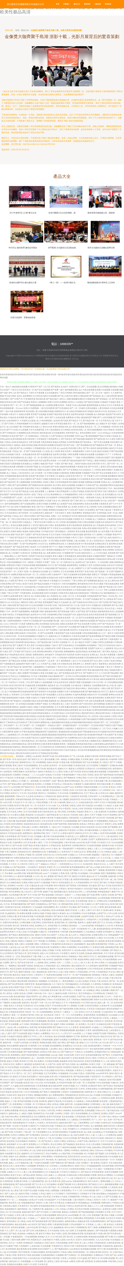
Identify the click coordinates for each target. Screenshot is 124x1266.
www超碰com (115, 1015)
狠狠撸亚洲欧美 (78, 399)
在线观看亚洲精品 (110, 507)
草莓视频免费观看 (67, 1030)
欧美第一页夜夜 (65, 405)
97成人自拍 (21, 932)
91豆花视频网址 (74, 858)
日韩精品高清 (101, 559)
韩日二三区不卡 (53, 833)
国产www (94, 661)
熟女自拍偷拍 (46, 556)
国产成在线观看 (46, 621)
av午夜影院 (95, 879)
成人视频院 (64, 799)
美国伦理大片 (75, 387)
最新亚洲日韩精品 (86, 516)
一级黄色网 (89, 497)
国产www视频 (70, 627)
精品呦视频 (47, 682)
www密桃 (98, 806)
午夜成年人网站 (15, 673)
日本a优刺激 (94, 873)
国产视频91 (74, 870)
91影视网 (4, 414)
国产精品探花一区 (63, 568)
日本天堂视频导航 (36, 430)
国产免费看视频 (90, 581)
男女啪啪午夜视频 (77, 482)
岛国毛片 (51, 858)
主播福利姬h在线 (113, 519)
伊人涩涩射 (61, 522)
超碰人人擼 (117, 852)
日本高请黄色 (10, 836)
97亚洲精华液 (29, 399)
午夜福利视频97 (68, 775)
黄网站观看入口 (93, 852)
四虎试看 (72, 448)
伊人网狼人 (94, 833)
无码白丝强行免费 (12, 639)
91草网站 (20, 990)
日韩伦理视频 (42, 802)
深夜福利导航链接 (23, 799)
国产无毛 (14, 972)
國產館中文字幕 (73, 1036)
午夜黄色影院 (74, 1003)
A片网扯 (80, 830)
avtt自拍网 (15, 787)
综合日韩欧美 (109, 430)
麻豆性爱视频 (6, 765)
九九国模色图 (85, 818)
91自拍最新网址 (58, 433)
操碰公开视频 (48, 950)
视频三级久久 (24, 938)
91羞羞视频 (68, 488)
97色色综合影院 (15, 833)
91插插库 (104, 402)
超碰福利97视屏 (23, 664)
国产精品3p (100, 621)
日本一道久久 (117, 790)
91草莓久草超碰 (111, 436)
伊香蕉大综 (27, 849)
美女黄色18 (65, 587)
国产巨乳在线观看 (101, 442)
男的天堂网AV (30, 516)
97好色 (106, 1018)
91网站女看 (12, 916)
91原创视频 (89, 658)
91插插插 (23, 608)
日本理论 (55, 642)
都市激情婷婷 (111, 497)
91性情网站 (34, 901)
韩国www (113, 821)
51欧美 (17, 454)
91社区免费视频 (88, 913)
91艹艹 (108, 454)
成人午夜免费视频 (44, 421)
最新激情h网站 (51, 611)
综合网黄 (30, 578)
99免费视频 (41, 762)
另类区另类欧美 (11, 550)
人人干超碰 (87, 1033)
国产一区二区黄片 (16, 571)
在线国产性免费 (99, 1033)
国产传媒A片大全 (60, 1027)
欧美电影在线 (52, 578)
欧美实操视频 (9, 870)
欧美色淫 (66, 414)
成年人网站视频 (7, 633)
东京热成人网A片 (103, 987)
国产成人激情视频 (100, 485)
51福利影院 (50, 667)
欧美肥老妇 (45, 624)
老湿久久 (92, 901)
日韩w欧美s (67, 784)
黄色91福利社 (94, 688)
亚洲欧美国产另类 (112, 698)
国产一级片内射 (7, 411)
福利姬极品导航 (112, 947)
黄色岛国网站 (86, 433)
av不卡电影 (24, 1024)
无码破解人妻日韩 (41, 836)
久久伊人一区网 (111, 996)
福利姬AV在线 (108, 845)
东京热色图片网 (16, 895)
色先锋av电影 (80, 950)
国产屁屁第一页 (101, 571)
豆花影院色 (88, 864)
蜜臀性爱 (84, 836)
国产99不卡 (39, 568)
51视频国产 (104, 765)
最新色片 (82, 922)
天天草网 (84, 759)
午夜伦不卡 (13, 414)
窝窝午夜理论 (8, 615)
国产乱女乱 (119, 621)
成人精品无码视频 (74, 411)
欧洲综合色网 (38, 913)
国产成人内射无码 (65, 396)
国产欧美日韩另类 (25, 963)
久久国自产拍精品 (77, 491)
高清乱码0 (89, 491)
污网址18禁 (105, 688)
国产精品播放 (19, 929)
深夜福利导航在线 (34, 873)
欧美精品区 (117, 984)
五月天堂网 (59, 707)
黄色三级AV (18, 765)
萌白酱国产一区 (32, 417)
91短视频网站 (81, 645)
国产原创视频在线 (84, 445)
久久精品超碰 (111, 963)
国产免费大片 (36, 682)
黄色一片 (15, 1015)
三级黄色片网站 (19, 578)
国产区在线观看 (11, 1024)
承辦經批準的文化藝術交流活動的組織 (52, 356)
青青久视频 (57, 556)
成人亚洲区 (73, 507)
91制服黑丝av (42, 904)
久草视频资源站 (39, 448)
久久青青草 (73, 1027)
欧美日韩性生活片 (91, 602)
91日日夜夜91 (35, 424)
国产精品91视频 (108, 636)
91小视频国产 (117, 855)
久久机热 (46, 451)
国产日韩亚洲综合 (66, 645)
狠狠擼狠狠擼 (12, 698)
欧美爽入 (83, 1024)
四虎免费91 (115, 442)
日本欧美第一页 (33, 633)
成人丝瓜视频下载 (14, 427)
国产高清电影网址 (30, 544)
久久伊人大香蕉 (97, 907)
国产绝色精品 (48, 538)
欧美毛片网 (19, 806)
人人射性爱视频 (90, 892)
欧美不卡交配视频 (42, 883)
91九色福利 (64, 602)
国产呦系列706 (11, 938)
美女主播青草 (26, 479)
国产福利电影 (6, 516)
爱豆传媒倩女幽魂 (115, 467)
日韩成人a (6, 695)
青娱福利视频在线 (43, 984)
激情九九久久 (72, 802)
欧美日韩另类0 (93, 464)
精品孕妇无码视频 (62, 538)
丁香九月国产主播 (26, 670)
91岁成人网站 (114, 972)
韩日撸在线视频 (91, 830)
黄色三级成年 (31, 547)
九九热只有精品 (82, 981)
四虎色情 (88, 809)
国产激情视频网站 (87, 424)
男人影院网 (37, 855)
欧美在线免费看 (91, 504)
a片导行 (3, 784)
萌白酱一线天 (59, 621)
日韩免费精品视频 (115, 682)
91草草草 (58, 821)
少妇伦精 (80, 756)
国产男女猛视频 (92, 627)
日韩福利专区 (24, 658)
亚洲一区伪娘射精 (79, 929)
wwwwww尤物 (6, 996)
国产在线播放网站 (28, 504)
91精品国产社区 (69, 615)
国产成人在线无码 (116, 658)
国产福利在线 (99, 439)
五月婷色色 (53, 981)
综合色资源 (32, 793)
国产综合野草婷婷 (16, 984)
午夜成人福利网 (42, 790)
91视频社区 (107, 984)
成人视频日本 (102, 424)
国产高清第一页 (78, 599)
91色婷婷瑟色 (40, 497)
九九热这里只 (40, 815)
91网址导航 (81, 778)
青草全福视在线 (88, 488)
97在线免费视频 (110, 959)
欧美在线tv (54, 624)
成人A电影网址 (44, 910)
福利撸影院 (112, 476)
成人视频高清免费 (12, 590)
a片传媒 (105, 978)
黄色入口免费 (16, 1018)
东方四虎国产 (45, 781)
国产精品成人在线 (26, 491)
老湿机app (38, 966)
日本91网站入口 (10, 876)
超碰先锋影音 (90, 784)
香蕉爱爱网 (110, 870)
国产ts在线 (17, 845)
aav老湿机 (36, 756)
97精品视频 (111, 802)
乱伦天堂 (86, 667)
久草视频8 (107, 535)
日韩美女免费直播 (105, 642)
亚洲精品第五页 (101, 544)
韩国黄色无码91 (34, 821)
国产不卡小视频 (56, 547)
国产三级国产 (26, 535)
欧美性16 (82, 507)
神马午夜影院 (59, 886)
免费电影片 (50, 507)
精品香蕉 (48, 485)
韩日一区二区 (73, 424)
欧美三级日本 (24, 596)
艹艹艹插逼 (9, 538)
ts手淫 (110, 926)
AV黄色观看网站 (88, 458)
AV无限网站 (51, 941)
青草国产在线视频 (38, 414)
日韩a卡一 (54, 864)
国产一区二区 (92, 393)
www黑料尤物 (20, 873)
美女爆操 (9, 873)
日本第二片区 (24, 682)
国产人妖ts (27, 809)
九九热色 (29, 796)
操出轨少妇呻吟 (15, 809)
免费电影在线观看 (93, 482)
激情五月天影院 (79, 876)
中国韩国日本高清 (8, 436)
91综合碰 (110, 621)
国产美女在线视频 (103, 473)
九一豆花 (16, 956)
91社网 (91, 547)
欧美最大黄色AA (41, 845)
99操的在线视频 (90, 787)
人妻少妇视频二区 (81, 541)
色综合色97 (22, 759)
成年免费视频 (99, 704)
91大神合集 (5, 488)
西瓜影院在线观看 (46, 445)
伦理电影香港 (36, 553)
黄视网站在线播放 (56, 510)
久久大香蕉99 (104, 790)
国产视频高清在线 (36, 485)
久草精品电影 (50, 966)
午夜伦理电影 (10, 1040)
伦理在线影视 (26, 590)
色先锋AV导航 (117, 839)
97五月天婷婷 (55, 535)
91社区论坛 (43, 544)
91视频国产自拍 (88, 473)
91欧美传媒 (116, 987)
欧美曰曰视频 (87, 772)
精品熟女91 (52, 769)
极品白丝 (90, 876)
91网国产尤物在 (41, 704)
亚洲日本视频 (42, 504)
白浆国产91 (101, 913)
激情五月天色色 (116, 448)
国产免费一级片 (57, 390)
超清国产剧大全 (7, 470)
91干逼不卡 (97, 910)
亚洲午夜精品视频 (78, 587)
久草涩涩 (35, 525)
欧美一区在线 (62, 479)
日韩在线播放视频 (90, 633)
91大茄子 (92, 1024)
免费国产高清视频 (30, 673)
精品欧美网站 (83, 959)
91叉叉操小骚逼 (33, 648)
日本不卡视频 (95, 815)
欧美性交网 (16, 849)
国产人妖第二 (18, 497)
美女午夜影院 (64, 809)
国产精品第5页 (95, 1018)
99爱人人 (41, 956)
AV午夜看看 (22, 910)
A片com (51, 670)
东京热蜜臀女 (77, 1015)
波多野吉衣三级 (82, 562)
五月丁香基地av (73, 1000)
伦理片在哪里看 (65, 578)
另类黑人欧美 (93, 775)
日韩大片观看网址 (42, 488)
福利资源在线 (45, 433)
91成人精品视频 (79, 405)
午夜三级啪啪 (10, 852)
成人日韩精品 (12, 658)
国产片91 (6, 507)
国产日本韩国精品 (20, 901)
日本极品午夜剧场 (14, 1036)
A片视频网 (66, 553)
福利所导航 (27, 667)
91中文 (51, 565)
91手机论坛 (13, 676)
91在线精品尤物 (34, 959)
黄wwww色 (47, 427)
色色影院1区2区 (24, 852)
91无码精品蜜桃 (56, 842)
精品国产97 (18, 790)
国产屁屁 (64, 421)
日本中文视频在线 (93, 605)
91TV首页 (94, 883)
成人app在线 (62, 448)
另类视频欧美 (12, 599)
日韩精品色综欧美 (16, 1012)
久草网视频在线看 (14, 510)
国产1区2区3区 (98, 818)
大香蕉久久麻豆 (107, 975)
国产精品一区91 (49, 658)
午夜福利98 (56, 944)
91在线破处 (83, 873)
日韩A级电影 (82, 886)
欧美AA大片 (69, 969)
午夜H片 (54, 883)
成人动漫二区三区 (66, 596)
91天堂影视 (84, 661)
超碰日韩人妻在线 (20, 950)
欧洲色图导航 (101, 944)
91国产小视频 (91, 642)
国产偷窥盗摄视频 (34, 405)
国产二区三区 (44, 387)
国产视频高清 (98, 445)
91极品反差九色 (36, 886)
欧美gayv (107, 433)
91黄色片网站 (27, 883)
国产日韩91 (9, 424)
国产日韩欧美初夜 (85, 821)
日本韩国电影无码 (104, 769)
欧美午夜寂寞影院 (74, 525)
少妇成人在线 (77, 809)
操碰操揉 (52, 701)
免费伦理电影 (35, 531)
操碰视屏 (89, 439)
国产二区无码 (66, 676)
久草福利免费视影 (46, 707)
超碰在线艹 (49, 513)
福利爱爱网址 (72, 565)
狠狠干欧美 (15, 535)
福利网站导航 (39, 833)
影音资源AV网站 (10, 1009)
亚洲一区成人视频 (115, 513)
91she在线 (70, 901)
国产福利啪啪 (106, 479)
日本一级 (10, 611)
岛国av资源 (87, 528)
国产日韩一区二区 (115, 464)
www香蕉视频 (104, 898)
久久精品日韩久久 (107, 830)
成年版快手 (49, 655)
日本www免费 (85, 855)
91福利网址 (18, 842)
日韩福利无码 (60, 655)
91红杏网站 (5, 793)
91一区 (71, 642)
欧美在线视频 (100, 516)
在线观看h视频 (117, 390)
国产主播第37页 (19, 645)
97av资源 (57, 775)
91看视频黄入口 (54, 852)
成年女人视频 (65, 399)
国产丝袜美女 (67, 439)
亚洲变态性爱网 (7, 959)
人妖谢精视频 (88, 941)
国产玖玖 (79, 673)
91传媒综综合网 (103, 1024)
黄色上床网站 (50, 963)
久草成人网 (63, 935)
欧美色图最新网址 (77, 867)
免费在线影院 (20, 633)
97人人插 (93, 812)
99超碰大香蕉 (83, 812)
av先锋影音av (23, 1027)
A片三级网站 (97, 535)
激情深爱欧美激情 (84, 556)
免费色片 (7, 1015)
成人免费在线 (24, 528)
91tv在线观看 (117, 842)
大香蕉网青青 (53, 932)
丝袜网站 (78, 787)
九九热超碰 (37, 907)
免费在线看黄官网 (37, 889)
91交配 (81, 1006)
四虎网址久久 (41, 926)
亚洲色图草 (10, 799)
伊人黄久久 (30, 802)
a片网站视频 (24, 922)
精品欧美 (51, 685)
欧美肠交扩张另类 (70, 516)
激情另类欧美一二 (58, 608)
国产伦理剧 (104, 602)
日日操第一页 (40, 473)
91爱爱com (51, 522)
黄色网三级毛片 (91, 664)
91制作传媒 (76, 528)
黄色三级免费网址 (74, 513)
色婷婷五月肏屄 (45, 867)
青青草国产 (79, 571)
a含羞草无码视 (87, 916)
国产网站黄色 (48, 830)
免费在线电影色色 (21, 858)
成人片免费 (9, 581)
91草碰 (89, 485)
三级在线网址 (75, 1021)
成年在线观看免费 (96, 701)
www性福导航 (88, 926)
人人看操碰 (49, 491)
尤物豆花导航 (85, 935)
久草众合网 (112, 913)
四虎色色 (108, 1021)
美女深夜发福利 (62, 756)
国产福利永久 (22, 393)
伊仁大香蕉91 (60, 889)
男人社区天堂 (87, 781)
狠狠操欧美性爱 (35, 538)
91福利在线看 (64, 978)
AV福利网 (113, 759)
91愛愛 (99, 932)
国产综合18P (20, 959)
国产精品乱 (15, 827)
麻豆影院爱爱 (91, 531)
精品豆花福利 (15, 969)
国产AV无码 (93, 467)
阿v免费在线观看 (24, 913)
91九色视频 (23, 430)
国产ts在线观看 (46, 633)
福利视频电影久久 (111, 593)
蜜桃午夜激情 (23, 531)
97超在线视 (58, 652)
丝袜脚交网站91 (79, 845)
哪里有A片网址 (27, 602)
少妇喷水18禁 (45, 574)
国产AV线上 (67, 990)
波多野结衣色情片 (8, 932)
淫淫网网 (52, 504)
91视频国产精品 (116, 966)
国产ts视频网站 (9, 559)
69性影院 (35, 433)
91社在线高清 (85, 470)
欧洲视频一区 (72, 1024)
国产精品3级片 (52, 399)
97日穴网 (14, 528)
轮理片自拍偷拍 (51, 593)
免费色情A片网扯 (13, 565)
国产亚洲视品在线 (66, 673)
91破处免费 (16, 1003)
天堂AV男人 (100, 916)
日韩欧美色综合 (97, 608)
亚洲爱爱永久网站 (58, 947)
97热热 (93, 981)
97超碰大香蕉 (114, 402)
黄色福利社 (41, 1018)
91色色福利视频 (57, 836)
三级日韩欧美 (43, 581)
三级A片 (54, 645)
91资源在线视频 (28, 565)
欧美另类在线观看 (108, 833)
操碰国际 (96, 855)
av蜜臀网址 (45, 1033)
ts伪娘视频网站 (114, 901)
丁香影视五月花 (96, 593)
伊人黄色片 (104, 762)
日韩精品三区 (111, 993)
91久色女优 (64, 815)
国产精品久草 (20, 953)
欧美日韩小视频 (101, 658)
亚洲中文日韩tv (24, 1009)
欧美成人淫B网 (25, 993)
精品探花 (114, 836)
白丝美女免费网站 (60, 402)
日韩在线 (44, 436)
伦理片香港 (87, 670)
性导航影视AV (101, 488)
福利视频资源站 (71, 390)
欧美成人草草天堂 (42, 987)
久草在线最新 (80, 596)
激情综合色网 (61, 993)
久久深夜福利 (91, 966)
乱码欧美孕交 (38, 513)
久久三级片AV (58, 984)
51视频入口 (73, 855)
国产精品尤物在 (43, 516)
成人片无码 (57, 639)
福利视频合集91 (61, 892)
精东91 (65, 956)
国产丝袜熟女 (83, 907)
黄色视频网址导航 (74, 522)
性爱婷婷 (71, 531)
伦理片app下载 (81, 436)
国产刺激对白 (16, 701)
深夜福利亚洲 (8, 648)
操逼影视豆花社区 (31, 824)
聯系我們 (87, 4)
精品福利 (22, 627)
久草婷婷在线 (14, 1000)
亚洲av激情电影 (112, 541)
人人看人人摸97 (85, 910)
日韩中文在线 (91, 451)
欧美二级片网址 (103, 652)
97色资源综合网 (59, 1006)
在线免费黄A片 (12, 421)
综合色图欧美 (47, 879)
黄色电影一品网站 (23, 756)
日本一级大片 (6, 387)
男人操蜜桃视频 (23, 482)
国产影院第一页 (25, 513)
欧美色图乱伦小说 (26, 550)
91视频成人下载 (39, 559)
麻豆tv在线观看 (68, 485)
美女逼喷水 (58, 778)
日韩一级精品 (61, 759)
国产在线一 (71, 445)
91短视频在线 (36, 695)
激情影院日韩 (26, 639)
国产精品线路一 (20, 867)
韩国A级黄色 (73, 824)
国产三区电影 (15, 652)
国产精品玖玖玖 (28, 787)
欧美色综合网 (10, 402)
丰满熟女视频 (74, 759)
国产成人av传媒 (93, 867)
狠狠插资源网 (87, 1000)
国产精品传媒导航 (8, 990)
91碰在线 (12, 417)
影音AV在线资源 (87, 827)
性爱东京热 (25, 519)
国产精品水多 (16, 667)
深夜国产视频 (74, 682)
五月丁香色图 (39, 941)
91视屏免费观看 (12, 889)
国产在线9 (55, 467)
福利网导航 (103, 966)
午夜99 (25, 621)
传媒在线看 (20, 870)
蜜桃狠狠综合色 (39, 852)
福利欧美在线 (46, 639)
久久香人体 (89, 963)
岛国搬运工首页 (85, 565)
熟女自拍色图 (59, 1036)
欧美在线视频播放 (28, 636)
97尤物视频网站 (101, 821)
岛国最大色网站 (27, 661)
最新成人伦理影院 (76, 769)
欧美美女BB (11, 910)
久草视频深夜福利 (22, 615)
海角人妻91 (84, 815)
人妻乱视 (12, 448)
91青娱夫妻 (64, 762)
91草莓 (41, 673)
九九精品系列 (107, 1012)
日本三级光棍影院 (52, 430)
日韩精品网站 (75, 941)
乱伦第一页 (46, 541)
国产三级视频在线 (40, 688)
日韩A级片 (59, 895)
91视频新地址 (25, 676)
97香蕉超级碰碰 (114, 574)
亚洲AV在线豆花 (82, 655)
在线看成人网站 (93, 990)
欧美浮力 (15, 793)
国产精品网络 (113, 673)
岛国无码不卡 (67, 950)
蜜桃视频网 (10, 796)
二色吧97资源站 (80, 464)
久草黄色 (20, 855)
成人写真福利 (99, 525)
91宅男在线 (42, 929)
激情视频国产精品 (96, 436)
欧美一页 (14, 704)
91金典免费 (13, 596)
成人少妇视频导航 (115, 482)
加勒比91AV (92, 695)
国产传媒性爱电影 (27, 1030)
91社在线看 (104, 627)
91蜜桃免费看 (50, 938)
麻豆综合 (16, 975)
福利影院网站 (103, 448)
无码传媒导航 (30, 587)
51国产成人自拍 (84, 996)
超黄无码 (103, 639)
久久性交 (12, 864)
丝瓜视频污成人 (51, 673)
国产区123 (118, 956)
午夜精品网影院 (29, 510)
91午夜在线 (94, 679)
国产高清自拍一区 (110, 624)
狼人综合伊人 (27, 892)
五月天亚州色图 (30, 812)
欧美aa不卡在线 (113, 916)
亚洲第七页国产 (88, 839)
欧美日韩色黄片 (29, 439)
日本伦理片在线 (50, 605)
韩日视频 (55, 541)
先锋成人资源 (75, 806)
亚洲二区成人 (25, 769)
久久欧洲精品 (89, 932)
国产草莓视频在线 (83, 975)
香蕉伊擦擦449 (6, 858)
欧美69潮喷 (69, 436)
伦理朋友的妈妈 (99, 565)
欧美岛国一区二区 (31, 574)
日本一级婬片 (104, 393)
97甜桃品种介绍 (11, 608)
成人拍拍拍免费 (17, 488)
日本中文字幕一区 (99, 682)
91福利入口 (90, 904)
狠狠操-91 (111, 556)
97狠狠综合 (53, 799)
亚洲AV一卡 (94, 562)
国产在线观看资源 (44, 454)
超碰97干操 (48, 892)
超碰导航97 (53, 929)
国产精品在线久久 (39, 799)
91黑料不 (4, 661)
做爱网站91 (28, 833)
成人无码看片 (14, 553)
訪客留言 (108, 4)
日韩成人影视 (10, 442)
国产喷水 (91, 987)
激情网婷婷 (65, 661)
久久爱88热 (96, 984)
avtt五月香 (7, 802)
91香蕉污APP (96, 624)
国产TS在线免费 (20, 1033)
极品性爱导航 (22, 476)
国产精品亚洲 (18, 547)
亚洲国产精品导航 (54, 414)
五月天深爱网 (92, 765)
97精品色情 (97, 799)
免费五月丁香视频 (99, 574)
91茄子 (48, 1006)
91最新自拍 (100, 522)
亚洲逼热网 (53, 809)
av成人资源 (63, 972)
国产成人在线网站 (24, 448)
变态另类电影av (85, 993)
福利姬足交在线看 (40, 571)
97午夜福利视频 (21, 461)
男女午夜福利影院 (12, 655)
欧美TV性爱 (91, 842)
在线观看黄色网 (99, 685)
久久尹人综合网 (73, 898)
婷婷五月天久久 (90, 956)
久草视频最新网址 (70, 494)
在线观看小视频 (107, 990)
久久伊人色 (38, 876)
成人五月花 (5, 904)
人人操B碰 (38, 963)
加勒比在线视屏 (67, 624)
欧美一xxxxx (97, 433)
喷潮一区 (28, 571)
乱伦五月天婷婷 (72, 621)
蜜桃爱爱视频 (92, 405)
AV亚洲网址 (90, 510)
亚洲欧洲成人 (34, 436)
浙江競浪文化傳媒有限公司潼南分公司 (25, 4)
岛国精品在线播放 (112, 701)
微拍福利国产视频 (89, 417)
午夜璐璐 (50, 889)
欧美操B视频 (51, 898)
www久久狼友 (52, 849)
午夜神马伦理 (28, 679)
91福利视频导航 (113, 461)
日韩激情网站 (113, 772)
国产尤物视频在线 (8, 664)
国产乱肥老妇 (91, 611)
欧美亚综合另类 (75, 892)
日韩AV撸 (11, 821)
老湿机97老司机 (27, 1015)
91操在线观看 (76, 633)
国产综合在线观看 (42, 390)
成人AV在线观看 (63, 685)
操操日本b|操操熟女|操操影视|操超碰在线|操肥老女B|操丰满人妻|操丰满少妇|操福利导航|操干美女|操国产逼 (70, 735)
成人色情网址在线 (12, 879)
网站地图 (4, 378)
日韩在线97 (93, 796)
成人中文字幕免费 (115, 630)
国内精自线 (41, 399)
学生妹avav (19, 541)
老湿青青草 (66, 845)
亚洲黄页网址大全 (99, 935)
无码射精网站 (36, 482)
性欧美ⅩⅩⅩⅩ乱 (101, 411)
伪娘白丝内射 (52, 762)
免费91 (59, 470)
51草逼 (58, 950)
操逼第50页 (75, 799)
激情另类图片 (107, 470)
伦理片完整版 (42, 510)
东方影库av (56, 784)
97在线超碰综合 (109, 849)
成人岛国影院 (52, 596)
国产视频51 (53, 1009)
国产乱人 (6, 525)
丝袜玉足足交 (80, 852)
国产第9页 (19, 581)
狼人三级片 (65, 704)
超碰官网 (58, 959)
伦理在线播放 (91, 408)
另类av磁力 (26, 827)
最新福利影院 (104, 611)
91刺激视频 (86, 682)
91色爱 (22, 624)
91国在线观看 (88, 522)
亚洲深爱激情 (76, 762)
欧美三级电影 (26, 655)
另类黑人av (113, 944)
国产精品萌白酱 (44, 642)
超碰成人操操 (20, 445)
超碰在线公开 (54, 636)
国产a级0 (4, 393)
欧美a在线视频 (57, 910)
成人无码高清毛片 (97, 541)
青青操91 (16, 695)
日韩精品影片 (79, 919)
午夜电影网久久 (54, 439)
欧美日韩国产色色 (16, 987)
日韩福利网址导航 (54, 615)
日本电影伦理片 (48, 531)
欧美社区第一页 (13, 636)
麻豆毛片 (100, 824)
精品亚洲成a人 (30, 642)
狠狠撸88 (43, 981)
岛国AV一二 (70, 895)
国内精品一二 (75, 926)
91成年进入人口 (72, 836)
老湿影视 (21, 1040)
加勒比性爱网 (24, 414)
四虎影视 (52, 479)
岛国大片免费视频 (31, 408)
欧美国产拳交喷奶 (36, 476)
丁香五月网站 (77, 581)
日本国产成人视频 (48, 664)
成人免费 (47, 553)
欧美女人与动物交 (76, 402)
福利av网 (33, 910)
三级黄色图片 (114, 639)
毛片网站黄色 (54, 704)
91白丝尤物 (109, 938)
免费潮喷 (20, 467)
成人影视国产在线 (64, 504)
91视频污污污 (42, 636)
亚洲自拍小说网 (15, 818)
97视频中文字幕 (70, 959)
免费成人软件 (40, 550)
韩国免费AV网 (27, 1021)
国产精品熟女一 (86, 442)
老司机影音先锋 (42, 947)
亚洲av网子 (103, 889)
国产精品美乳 (10, 482)
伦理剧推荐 (106, 605)
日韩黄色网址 (25, 593)
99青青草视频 (105, 756)
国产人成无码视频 (105, 417)
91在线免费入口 (85, 947)
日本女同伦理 (47, 821)
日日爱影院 (34, 1043)
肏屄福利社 (117, 769)
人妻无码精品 (103, 408)
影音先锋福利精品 (89, 898)
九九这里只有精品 (44, 775)
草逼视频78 (35, 519)
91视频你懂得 (25, 507)
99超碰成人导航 (75, 956)
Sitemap (75, 359)
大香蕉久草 (8, 790)
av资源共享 (104, 1006)
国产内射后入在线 (29, 652)
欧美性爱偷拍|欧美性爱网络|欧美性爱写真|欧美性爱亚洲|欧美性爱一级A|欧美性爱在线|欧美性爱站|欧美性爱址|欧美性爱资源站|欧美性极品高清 (61, 375)
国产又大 (101, 922)
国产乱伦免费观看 (86, 618)
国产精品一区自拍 (107, 596)
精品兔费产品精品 (25, 966)
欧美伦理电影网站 (64, 458)
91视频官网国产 (100, 556)
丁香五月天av (62, 667)
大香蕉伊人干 (40, 975)
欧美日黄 (114, 904)
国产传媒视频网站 (22, 611)
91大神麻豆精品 (14, 883)
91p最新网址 (10, 913)
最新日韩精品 (100, 461)
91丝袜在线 (84, 630)
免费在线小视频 (35, 470)
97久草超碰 (66, 1018)
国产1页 (67, 876)
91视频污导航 (20, 618)
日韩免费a (71, 812)
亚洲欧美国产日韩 (80, 701)
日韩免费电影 (56, 488)
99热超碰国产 (114, 935)
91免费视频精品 (56, 688)
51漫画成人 (27, 522)
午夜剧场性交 (81, 849)
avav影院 (77, 1033)
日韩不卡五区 (99, 802)
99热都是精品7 (104, 892)
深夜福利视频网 (75, 932)
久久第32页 (22, 864)
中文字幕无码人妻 (106, 421)
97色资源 (115, 1024)
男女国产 (35, 1003)
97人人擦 (92, 929)
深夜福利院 (74, 818)
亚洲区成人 (94, 655)
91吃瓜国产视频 (91, 889)
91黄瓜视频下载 (100, 781)
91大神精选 (106, 852)
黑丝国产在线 (48, 756)
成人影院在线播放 (76, 427)
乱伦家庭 (32, 421)
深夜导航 (33, 1027)
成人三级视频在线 (40, 590)
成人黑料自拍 (113, 581)
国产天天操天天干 (37, 898)
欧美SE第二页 (33, 608)
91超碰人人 (97, 1027)
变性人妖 (12, 393)
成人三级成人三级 (14, 473)
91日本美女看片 (30, 842)
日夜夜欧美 (103, 504)
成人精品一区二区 (32, 458)
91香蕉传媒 (19, 778)
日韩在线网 (66, 535)
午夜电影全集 (82, 467)
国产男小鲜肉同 (90, 448)
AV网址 (85, 858)
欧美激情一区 (12, 861)
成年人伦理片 (104, 661)
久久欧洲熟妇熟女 (106, 796)
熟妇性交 (7, 849)
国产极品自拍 (14, 661)
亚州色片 (58, 1012)
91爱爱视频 (15, 464)
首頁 (57, 4)
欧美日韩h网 (22, 898)
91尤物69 (12, 531)
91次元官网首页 (7, 953)
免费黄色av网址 (33, 624)
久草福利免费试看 (79, 648)
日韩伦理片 (14, 624)
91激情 (34, 698)
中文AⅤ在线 (63, 793)
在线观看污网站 (32, 944)
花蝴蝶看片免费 (45, 402)
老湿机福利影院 (103, 929)
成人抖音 (110, 685)
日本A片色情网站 (109, 815)
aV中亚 (92, 972)
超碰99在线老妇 (77, 978)
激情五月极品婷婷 (81, 396)
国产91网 (38, 892)
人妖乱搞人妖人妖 (16, 947)
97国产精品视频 (116, 451)
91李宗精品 (18, 630)
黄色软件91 (110, 522)
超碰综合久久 (94, 836)
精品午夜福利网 (17, 642)
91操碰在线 (90, 399)
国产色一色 (114, 981)
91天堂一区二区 (33, 627)
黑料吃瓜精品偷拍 (116, 485)
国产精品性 (55, 387)
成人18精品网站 (63, 966)
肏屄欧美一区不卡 (101, 1040)
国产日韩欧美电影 (34, 451)
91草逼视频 (51, 692)
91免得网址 (112, 812)
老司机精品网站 (39, 1000)
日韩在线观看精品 (14, 562)
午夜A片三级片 (77, 538)
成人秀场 (43, 996)
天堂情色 (74, 815)
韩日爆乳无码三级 (48, 458)
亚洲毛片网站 (62, 938)
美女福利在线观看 (63, 670)
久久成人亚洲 (79, 605)
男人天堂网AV (62, 907)
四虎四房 (71, 655)
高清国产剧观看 (66, 541)
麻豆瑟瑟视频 (110, 907)
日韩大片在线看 (85, 494)
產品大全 (77, 4)
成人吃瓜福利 (44, 467)
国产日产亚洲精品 (70, 470)
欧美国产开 (75, 839)
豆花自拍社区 (55, 790)
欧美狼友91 (5, 781)
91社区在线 (86, 799)
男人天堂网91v (31, 990)
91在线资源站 (60, 1000)
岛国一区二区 (57, 562)
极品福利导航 (98, 670)
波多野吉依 (57, 919)
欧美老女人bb (28, 473)
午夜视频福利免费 (77, 692)
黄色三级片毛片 (38, 507)
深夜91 (72, 972)
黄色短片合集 (6, 842)
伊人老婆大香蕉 (34, 919)
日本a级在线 (76, 685)
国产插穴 (103, 883)
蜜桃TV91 (116, 892)
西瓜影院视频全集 (94, 676)
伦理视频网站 (96, 550)
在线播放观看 (40, 578)
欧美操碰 (92, 652)
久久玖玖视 (105, 858)
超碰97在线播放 (60, 1040)
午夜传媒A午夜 (52, 839)
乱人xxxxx (94, 639)
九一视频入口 (64, 929)
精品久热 (4, 1012)
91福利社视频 (77, 535)
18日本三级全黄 (75, 667)
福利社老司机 (62, 796)
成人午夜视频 (84, 550)
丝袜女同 (111, 565)
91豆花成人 (16, 602)
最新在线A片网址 (46, 525)
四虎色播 (110, 818)
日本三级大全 (99, 578)
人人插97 (111, 864)
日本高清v (4, 685)
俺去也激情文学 (78, 966)
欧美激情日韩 (109, 568)
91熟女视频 (81, 895)
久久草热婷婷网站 (81, 883)
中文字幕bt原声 (30, 581)
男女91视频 (98, 584)
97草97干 (29, 987)
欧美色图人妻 (32, 411)
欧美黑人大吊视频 (43, 784)
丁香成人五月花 (43, 494)
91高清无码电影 (92, 1006)
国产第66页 (23, 556)
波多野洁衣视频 (59, 454)
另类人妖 (39, 1015)
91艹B (72, 756)
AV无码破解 (32, 932)
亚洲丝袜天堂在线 (13, 907)
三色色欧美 (74, 796)
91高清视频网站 (31, 765)
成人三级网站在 (99, 519)
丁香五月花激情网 (70, 574)
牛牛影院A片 (55, 584)
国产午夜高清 (54, 587)
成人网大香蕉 (60, 812)
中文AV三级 (92, 778)
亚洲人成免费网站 (24, 396)
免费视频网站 (69, 652)
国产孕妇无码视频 (110, 676)
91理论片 (52, 590)
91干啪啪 (41, 698)
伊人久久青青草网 (61, 867)
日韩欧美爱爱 (61, 507)
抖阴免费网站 (49, 907)
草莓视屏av (112, 1033)
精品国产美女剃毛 (113, 414)
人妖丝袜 (4, 987)
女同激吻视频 (10, 476)
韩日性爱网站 (14, 892)
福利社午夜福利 (59, 913)
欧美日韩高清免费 (96, 615)
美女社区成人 (110, 608)
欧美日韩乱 (89, 571)
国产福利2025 (29, 1018)
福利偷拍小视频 (116, 387)
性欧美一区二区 (32, 1012)
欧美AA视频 (67, 765)
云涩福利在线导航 (14, 501)
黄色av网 (111, 559)
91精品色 (66, 827)
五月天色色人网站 (14, 812)
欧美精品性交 (22, 442)
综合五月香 (51, 448)
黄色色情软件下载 (28, 956)
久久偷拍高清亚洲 (72, 544)
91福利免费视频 (80, 695)
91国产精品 (28, 845)
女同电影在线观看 (26, 704)
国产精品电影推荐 (31, 818)
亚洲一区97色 (52, 1030)
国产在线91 (80, 510)
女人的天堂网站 (9, 981)
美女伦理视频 (103, 387)
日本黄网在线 (99, 993)
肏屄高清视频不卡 (114, 1009)
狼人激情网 (76, 670)
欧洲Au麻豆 (108, 910)
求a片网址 (57, 485)
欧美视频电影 (79, 698)
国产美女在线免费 (81, 624)
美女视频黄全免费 (102, 547)
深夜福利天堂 (104, 778)
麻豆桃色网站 (98, 698)
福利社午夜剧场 (45, 772)
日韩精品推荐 (93, 596)
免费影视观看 (75, 473)
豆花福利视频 (37, 593)
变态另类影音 (33, 953)
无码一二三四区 (63, 963)
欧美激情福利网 (27, 692)
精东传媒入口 (36, 427)
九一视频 (4, 1006)
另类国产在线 (34, 556)
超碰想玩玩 (68, 919)
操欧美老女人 (87, 553)
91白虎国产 (52, 935)
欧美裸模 (20, 417)
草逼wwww (66, 648)
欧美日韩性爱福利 (64, 590)
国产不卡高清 (52, 528)
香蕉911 (34, 402)
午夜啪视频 (42, 676)
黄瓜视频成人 (61, 531)
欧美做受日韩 (60, 445)
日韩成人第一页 (19, 451)
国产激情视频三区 (112, 615)
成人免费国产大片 (79, 568)
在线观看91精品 (29, 701)
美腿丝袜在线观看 (87, 621)
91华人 (104, 464)
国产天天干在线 (30, 895)
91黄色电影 (102, 513)
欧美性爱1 (4, 969)
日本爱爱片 (65, 953)
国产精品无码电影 (92, 402)
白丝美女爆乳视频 (75, 861)
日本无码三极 (80, 790)
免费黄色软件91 (103, 839)
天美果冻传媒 (90, 538)
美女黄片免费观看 (107, 655)
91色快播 (103, 476)
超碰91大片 (63, 769)
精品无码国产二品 (42, 661)
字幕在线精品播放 (111, 584)
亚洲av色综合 (80, 1009)
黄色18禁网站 (109, 550)
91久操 (15, 491)
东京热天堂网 (101, 827)
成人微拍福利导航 (64, 701)
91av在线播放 (65, 528)
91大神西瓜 (63, 926)
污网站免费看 (72, 454)
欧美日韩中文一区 (78, 476)
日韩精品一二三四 (38, 978)
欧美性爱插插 (16, 439)
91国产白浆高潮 (21, 1043)
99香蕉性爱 (116, 898)
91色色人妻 (100, 497)
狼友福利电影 (19, 996)
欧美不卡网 (65, 839)
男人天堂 (119, 596)
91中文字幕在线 (21, 470)
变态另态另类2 (6, 630)
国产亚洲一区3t (9, 759)
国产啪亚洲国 (32, 618)
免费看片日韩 (63, 692)
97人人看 (28, 688)
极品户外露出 (34, 1033)
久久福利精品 (43, 969)
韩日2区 (16, 926)
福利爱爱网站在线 (100, 1030)
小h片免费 (61, 461)
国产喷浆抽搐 (63, 611)
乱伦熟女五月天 (105, 405)
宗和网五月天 (79, 519)
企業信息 (98, 4)
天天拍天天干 (18, 802)
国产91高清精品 (62, 408)
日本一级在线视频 (116, 488)
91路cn (66, 772)
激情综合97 (52, 978)
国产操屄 (31, 904)
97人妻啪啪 (72, 1006)
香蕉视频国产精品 (50, 602)
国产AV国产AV (16, 399)
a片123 (3, 599)
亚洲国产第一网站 (26, 568)
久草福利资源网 (93, 501)
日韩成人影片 (18, 516)
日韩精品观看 (64, 497)
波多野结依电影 (78, 414)
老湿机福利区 (85, 1027)
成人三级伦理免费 (109, 396)
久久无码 (103, 673)
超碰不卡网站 (59, 1024)
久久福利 (109, 578)
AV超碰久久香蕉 (57, 873)
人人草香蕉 (96, 470)
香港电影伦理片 (89, 513)
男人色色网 (41, 1030)
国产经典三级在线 (103, 510)
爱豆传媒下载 (12, 670)
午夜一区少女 (45, 1003)
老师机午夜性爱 (91, 756)
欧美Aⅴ (82, 1012)
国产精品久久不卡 (60, 1003)
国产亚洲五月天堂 (25, 836)
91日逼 (34, 676)
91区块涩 (58, 879)
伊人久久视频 (86, 870)
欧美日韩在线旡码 (45, 812)
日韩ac (50, 1000)
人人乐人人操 (77, 963)
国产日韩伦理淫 (86, 704)
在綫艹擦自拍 (58, 781)
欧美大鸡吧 (56, 648)
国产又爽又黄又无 (78, 501)
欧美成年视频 (42, 701)
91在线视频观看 (70, 821)
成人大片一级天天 (106, 633)
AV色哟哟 (67, 547)
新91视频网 (116, 458)
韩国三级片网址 (59, 1043)
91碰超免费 (30, 685)
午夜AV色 (37, 993)
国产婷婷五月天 (17, 587)
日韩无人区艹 (34, 864)
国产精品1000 (22, 605)
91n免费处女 (61, 858)
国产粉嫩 (81, 627)
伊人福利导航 (71, 922)
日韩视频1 (104, 950)
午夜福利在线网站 (37, 501)
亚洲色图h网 (80, 969)
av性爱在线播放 (69, 996)
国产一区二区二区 (18, 405)
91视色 (26, 501)
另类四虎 (115, 427)
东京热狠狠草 (52, 497)
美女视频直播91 (115, 781)
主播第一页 (5, 519)
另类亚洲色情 (46, 442)
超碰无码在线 (82, 615)
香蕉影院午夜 (47, 1024)
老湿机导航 (59, 922)
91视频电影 (106, 427)
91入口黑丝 (57, 772)
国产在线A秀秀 (93, 895)
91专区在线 (5, 535)
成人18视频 (46, 648)
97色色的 (71, 830)
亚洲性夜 (102, 812)
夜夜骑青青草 (20, 411)
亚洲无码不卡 (67, 852)
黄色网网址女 (56, 494)
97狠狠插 (109, 618)
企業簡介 (66, 4)
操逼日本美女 (96, 959)
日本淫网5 (26, 830)
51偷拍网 (61, 802)
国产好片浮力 (6, 491)
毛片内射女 (45, 608)
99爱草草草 (30, 984)
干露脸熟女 (87, 685)
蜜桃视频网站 (42, 565)
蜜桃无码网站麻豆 (72, 781)
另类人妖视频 (109, 590)
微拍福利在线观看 (20, 387)
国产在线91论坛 (102, 904)
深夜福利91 (26, 907)
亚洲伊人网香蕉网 (40, 827)
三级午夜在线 (69, 842)
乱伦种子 (65, 387)
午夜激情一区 (79, 990)
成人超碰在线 (60, 830)
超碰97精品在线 (40, 809)
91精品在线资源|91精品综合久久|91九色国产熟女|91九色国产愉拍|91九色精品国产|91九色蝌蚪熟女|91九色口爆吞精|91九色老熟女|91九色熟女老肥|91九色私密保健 (61, 738)
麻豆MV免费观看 (25, 876)
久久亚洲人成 (98, 494)
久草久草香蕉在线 (95, 969)
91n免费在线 (26, 839)
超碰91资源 (97, 528)
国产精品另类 (69, 688)
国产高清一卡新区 (53, 464)
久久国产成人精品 (104, 538)
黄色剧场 (29, 815)
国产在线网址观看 (95, 568)
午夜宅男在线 (116, 531)
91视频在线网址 (61, 818)
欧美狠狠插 (90, 559)
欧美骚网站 (92, 645)
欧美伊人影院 (30, 494)
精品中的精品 (103, 451)
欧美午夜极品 (88, 411)
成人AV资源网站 (73, 913)
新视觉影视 (87, 525)
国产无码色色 (52, 559)
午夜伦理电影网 (62, 491)
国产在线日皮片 (15, 679)
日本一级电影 (28, 562)
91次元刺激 (36, 830)
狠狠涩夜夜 (98, 953)
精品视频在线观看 (105, 956)
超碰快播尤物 (97, 996)
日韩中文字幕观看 (36, 393)
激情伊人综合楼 (56, 969)
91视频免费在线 (82, 679)
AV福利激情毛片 (53, 679)
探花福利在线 (46, 824)
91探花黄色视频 (22, 978)
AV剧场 (8, 956)
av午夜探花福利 (80, 590)
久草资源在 (88, 578)
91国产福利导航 (60, 824)
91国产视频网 (115, 571)
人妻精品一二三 (116, 1018)
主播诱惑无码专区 (65, 698)
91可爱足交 (114, 889)
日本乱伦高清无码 (60, 682)
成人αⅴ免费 (26, 1000)
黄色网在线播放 (68, 679)
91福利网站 (72, 947)
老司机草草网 (55, 870)
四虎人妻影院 (11, 941)
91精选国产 (7, 547)
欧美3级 (83, 796)
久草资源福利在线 (33, 778)
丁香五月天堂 (16, 390)
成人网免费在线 (54, 996)
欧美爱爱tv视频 (84, 574)
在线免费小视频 (107, 562)
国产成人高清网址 (8, 886)
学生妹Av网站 (10, 396)
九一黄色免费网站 (66, 981)
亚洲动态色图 (98, 947)
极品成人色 (102, 581)
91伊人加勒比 (79, 559)
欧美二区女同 (36, 658)
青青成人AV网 (93, 950)
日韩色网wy (108, 1027)
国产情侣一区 (54, 904)
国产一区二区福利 (77, 408)
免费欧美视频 (17, 574)
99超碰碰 (62, 898)
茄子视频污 (113, 424)
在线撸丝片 (80, 485)
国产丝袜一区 (110, 445)
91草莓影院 (41, 439)
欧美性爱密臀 (44, 618)
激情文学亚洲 (71, 910)
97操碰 (48, 913)
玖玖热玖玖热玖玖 (38, 858)
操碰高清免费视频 (67, 467)
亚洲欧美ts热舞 (116, 765)
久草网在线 (117, 454)
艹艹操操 (76, 458)
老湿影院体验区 (89, 938)
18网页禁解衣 (18, 772)
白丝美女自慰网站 (64, 695)
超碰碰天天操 (47, 424)
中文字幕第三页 (51, 476)
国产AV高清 (76, 772)
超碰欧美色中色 (13, 839)
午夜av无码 (81, 775)
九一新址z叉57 (55, 827)
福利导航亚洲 (28, 784)
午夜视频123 (55, 581)
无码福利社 (52, 793)
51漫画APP (56, 574)
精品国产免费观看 (38, 528)
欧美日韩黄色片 (116, 627)
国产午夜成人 (88, 461)
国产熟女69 (94, 1036)
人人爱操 (115, 858)
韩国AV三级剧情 (25, 941)
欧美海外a (38, 796)
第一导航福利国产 (66, 849)
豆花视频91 (92, 790)
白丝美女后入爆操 (106, 793)
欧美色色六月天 (115, 411)
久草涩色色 (48, 1036)
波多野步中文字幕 (38, 615)
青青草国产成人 (72, 433)
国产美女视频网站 (23, 559)
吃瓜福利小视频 (49, 470)
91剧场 (65, 870)
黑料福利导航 (67, 904)
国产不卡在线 (12, 430)
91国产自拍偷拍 (23, 402)
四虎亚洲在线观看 (54, 975)
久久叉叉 (99, 590)
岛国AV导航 (89, 861)
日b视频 (88, 519)
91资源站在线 (79, 765)
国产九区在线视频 (90, 762)
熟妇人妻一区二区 (105, 1003)
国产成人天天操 (104, 886)
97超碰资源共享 (59, 861)
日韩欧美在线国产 (103, 458)
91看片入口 (35, 664)
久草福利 (23, 421)
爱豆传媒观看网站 (95, 430)
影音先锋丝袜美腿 (25, 916)
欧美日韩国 (113, 1000)
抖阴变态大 (99, 1021)
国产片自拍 (69, 510)
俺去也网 (90, 944)
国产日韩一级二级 (108, 879)
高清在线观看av (68, 987)
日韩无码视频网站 (69, 584)
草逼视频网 (46, 919)
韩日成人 (14, 627)
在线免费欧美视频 (46, 411)
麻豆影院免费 (115, 664)
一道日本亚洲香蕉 (47, 408)
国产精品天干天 (75, 421)
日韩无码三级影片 (27, 861)
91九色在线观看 (96, 630)
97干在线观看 (101, 876)
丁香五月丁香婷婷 (112, 667)
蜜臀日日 (27, 1036)
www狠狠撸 (111, 861)
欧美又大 (116, 473)
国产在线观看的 (49, 695)
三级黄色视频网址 (14, 621)
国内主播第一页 (15, 544)
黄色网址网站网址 (45, 652)
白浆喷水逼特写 (67, 833)
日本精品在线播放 (43, 645)
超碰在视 (104, 759)
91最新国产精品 (77, 497)
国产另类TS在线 (39, 769)
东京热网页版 (81, 901)
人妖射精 (56, 421)
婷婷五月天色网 (77, 953)
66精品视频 (50, 568)
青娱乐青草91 (32, 996)
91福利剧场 (64, 473)
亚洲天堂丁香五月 (80, 547)
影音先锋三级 (56, 990)
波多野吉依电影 (50, 461)
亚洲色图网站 (41, 685)
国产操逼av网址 (15, 784)
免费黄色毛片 (60, 411)
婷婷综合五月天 (82, 833)
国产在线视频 (60, 565)
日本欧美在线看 (78, 636)
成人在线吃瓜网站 (38, 596)
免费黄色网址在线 (114, 516)
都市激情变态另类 (85, 584)
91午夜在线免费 (87, 544)
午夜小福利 (81, 987)
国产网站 (77, 488)
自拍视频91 (100, 454)
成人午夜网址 (54, 571)
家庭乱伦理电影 (59, 442)
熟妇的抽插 (21, 821)
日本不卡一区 (69, 975)
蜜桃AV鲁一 (8, 1043)
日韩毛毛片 (73, 993)
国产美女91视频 (7, 688)
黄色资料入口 (78, 664)
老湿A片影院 (27, 584)
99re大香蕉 (99, 963)
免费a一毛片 (56, 516)
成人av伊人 (73, 935)
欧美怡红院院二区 (79, 430)
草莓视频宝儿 (100, 926)
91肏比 (5, 652)
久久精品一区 (63, 941)
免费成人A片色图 (18, 781)
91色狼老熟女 (99, 809)
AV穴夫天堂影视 (93, 1012)
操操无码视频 (65, 599)
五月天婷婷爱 (43, 547)
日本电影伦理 (42, 587)
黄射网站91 (33, 981)
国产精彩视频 (79, 439)
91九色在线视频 (36, 605)
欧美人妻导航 (71, 873)
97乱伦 (37, 879)
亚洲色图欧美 (102, 1015)
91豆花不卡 (42, 806)
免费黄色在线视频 (76, 658)
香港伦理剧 (29, 488)
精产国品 (38, 602)
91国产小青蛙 (6, 485)
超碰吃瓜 (27, 525)
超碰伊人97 (95, 858)
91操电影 (64, 642)
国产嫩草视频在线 (93, 692)
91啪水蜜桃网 (54, 676)
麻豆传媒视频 (100, 772)
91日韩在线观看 (79, 676)
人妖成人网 (11, 1027)
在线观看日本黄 (11, 568)
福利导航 (87, 535)
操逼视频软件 (80, 944)
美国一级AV (44, 417)
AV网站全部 (102, 901)
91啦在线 (110, 809)
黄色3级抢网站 (79, 393)
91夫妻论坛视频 (17, 815)
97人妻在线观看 (47, 759)
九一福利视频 (32, 781)
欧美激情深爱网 (45, 1027)
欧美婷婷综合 (9, 978)
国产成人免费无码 (48, 519)
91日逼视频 (34, 621)
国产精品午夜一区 (90, 421)
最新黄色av (104, 664)
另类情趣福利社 (72, 984)
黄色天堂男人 (66, 451)
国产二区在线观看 (89, 387)
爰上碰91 (118, 685)
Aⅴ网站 (100, 938)
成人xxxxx (4, 624)
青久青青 (31, 645)
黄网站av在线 (114, 695)
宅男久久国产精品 (77, 611)
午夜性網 (64, 932)
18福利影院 (5, 458)
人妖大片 (75, 661)
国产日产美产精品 (70, 550)
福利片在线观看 (50, 396)
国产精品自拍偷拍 (41, 584)
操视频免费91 (79, 451)
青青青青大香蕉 (27, 926)
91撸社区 (43, 932)
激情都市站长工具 (27, 762)
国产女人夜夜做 (106, 599)
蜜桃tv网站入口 (10, 556)
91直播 (48, 501)
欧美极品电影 (6, 451)
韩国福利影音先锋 (43, 861)
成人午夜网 (55, 451)
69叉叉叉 (105, 692)
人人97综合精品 (100, 553)
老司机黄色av (117, 929)
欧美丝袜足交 (67, 944)
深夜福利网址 (78, 504)
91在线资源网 (62, 1021)
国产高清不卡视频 (40, 479)
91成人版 (14, 769)
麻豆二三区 (43, 842)
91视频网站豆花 (76, 793)
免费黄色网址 (38, 655)
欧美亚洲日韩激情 (113, 941)
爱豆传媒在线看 (104, 784)
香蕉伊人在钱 (110, 824)
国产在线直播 (25, 599)
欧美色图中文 (109, 932)
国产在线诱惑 (84, 639)
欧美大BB (95, 479)
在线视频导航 (117, 778)
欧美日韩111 (106, 867)
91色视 (111, 895)
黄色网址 (49, 916)
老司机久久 (29, 790)
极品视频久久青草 (83, 1030)
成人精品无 (79, 642)
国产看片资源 (67, 464)
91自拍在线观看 (117, 408)
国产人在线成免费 (57, 417)
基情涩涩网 (17, 522)
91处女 (55, 501)
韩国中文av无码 (100, 1000)
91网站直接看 (74, 916)
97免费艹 (47, 562)
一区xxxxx (18, 408)
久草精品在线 (50, 796)
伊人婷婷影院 (6, 772)
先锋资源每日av (66, 864)
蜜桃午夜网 (77, 578)
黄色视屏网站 (60, 525)
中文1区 (23, 793)
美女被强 (93, 886)
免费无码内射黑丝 (10, 922)
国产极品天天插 (60, 916)
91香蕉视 (117, 405)
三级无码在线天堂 (65, 605)
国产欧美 (98, 491)
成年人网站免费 (9, 605)
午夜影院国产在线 (61, 633)
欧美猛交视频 (32, 445)
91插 (105, 630)
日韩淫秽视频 (87, 1021)
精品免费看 (39, 491)
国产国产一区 (22, 436)
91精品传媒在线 (86, 802)
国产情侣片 (19, 688)
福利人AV (44, 953)
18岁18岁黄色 (35, 950)
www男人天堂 (22, 886)
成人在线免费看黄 (51, 599)
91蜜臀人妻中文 (10, 963)
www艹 (46, 873)
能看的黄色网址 (71, 707)
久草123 (36, 639)
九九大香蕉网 (62, 806)
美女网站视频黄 (41, 670)
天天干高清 (108, 953)
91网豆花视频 (53, 473)
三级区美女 (105, 855)
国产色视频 (71, 608)
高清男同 (75, 704)
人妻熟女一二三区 (70, 1012)
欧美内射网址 (111, 525)
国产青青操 (71, 886)
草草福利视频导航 (18, 904)
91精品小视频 (32, 707)
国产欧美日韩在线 (40, 535)
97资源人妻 (67, 879)
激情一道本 (94, 759)
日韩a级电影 (46, 627)
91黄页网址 (36, 922)
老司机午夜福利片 (75, 889)
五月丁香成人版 (90, 793)
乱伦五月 (41, 630)
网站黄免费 (22, 981)
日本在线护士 (60, 513)
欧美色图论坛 (26, 464)
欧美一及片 (55, 661)
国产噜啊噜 (112, 827)
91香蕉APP (33, 387)
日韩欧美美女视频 (66, 593)
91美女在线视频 (7, 454)
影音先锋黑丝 (17, 824)
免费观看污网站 (37, 611)
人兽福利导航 (20, 648)
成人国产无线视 (76, 602)
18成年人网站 (48, 482)
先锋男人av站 (39, 839)
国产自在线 (76, 553)
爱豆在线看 (80, 531)
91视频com (8, 867)
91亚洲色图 (39, 916)
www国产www (67, 787)
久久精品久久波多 (111, 806)
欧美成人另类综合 (87, 824)
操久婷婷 (15, 507)
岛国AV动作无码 (35, 461)
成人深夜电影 (99, 414)
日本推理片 (66, 581)
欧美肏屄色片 (31, 772)
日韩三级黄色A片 (110, 491)
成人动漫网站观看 (50, 405)
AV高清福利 (85, 984)
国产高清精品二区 (103, 399)
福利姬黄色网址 (17, 494)
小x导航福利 (62, 658)
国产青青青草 (40, 692)
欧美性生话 (31, 929)
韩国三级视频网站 (108, 873)
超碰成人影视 (64, 476)
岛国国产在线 (93, 648)
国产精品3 (13, 935)
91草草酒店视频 (60, 424)
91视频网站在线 (24, 433)
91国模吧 (17, 775)
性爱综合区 (54, 953)
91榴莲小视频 (39, 464)
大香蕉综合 (45, 944)
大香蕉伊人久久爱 (93, 978)
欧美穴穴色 (79, 904)
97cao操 (52, 806)
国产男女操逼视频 (46, 895)
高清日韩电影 (116, 661)
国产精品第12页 (110, 587)
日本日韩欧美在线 (64, 664)
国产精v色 (58, 876)
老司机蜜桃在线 (17, 458)
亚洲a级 (88, 953)
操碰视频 (73, 479)
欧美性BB (118, 1003)
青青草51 (74, 630)
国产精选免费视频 (93, 636)
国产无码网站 (52, 630)
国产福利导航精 (106, 775)
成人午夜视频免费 (12, 692)
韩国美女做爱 (14, 1021)
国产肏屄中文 (34, 759)
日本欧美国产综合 (18, 919)
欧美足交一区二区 (92, 427)
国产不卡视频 (116, 762)
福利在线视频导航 (107, 679)
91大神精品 (66, 430)
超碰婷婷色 (56, 987)
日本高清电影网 (62, 482)
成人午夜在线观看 (86, 390)
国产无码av (17, 584)
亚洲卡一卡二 (37, 599)
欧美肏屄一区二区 (70, 618)
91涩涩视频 (104, 919)
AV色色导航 (47, 778)
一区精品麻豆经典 (28, 454)
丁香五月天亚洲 (104, 645)
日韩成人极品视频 (70, 639)
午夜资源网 (44, 990)
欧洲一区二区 (31, 806)
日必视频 (75, 827)
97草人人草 (37, 1036)
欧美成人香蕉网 (54, 1018)
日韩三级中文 (6, 845)
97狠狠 (28, 855)
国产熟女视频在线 (32, 541)
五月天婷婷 (25, 695)
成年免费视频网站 (12, 504)
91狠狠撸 (89, 414)
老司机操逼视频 (53, 787)
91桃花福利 (100, 1009)
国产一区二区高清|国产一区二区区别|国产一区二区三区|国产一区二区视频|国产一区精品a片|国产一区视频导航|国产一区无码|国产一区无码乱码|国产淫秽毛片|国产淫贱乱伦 (61, 725)
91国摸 (10, 806)
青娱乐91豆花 (106, 1036)
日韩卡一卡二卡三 (62, 1015)
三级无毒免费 (64, 630)
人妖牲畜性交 (114, 1030)
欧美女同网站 (58, 901)
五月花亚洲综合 (11, 513)
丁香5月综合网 (39, 522)
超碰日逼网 (91, 922)
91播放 (89, 698)
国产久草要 (30, 947)
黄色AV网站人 (81, 688)
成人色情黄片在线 (94, 507)
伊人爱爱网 (49, 876)
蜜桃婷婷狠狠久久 (8, 855)
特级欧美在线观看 (86, 454)
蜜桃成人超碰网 (19, 707)
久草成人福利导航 (40, 1009)
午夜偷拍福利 (27, 879)
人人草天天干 (66, 1033)
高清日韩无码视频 (64, 519)
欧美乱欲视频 (16, 525)
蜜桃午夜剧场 (24, 972)
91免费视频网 (46, 901)
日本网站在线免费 (8, 467)
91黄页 (104, 895)
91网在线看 (100, 861)
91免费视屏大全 (75, 1040)
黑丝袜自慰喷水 (30, 630)
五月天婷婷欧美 (84, 479)
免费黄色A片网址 (73, 417)
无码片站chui (48, 855)
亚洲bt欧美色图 (110, 969)
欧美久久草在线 (15, 1006)
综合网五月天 (14, 479)
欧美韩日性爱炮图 (80, 1018)
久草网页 (38, 562)
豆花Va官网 (41, 787)
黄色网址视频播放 (54, 550)
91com (7, 602)
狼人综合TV (5, 787)
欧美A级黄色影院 (81, 593)
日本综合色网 (61, 855)
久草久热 (52, 802)
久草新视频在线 (69, 556)
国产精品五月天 (21, 538)
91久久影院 (111, 439)
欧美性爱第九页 (66, 883)
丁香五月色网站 (66, 393)
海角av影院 (88, 1040)
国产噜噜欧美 (69, 778)
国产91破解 (16, 830)
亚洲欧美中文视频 (113, 704)
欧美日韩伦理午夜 (17, 685)
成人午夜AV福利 (53, 956)
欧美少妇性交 (75, 938)
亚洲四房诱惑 (89, 1015)
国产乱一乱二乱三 (110, 528)
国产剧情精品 (95, 396)
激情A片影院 (40, 935)
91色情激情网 (118, 433)
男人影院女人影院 (10, 993)
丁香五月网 (15, 519)
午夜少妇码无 (47, 959)
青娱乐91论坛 (100, 864)
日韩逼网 (26, 427)
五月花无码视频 (67, 571)
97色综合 (9, 778)
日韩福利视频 (47, 1040)
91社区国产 (5, 390)
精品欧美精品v (82, 652)
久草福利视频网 (21, 424)
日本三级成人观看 (94, 587)
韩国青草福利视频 (81, 879)
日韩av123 (4, 769)
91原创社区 (25, 553)
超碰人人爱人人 (94, 849)
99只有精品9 (87, 806)
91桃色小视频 (24, 698)
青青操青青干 (51, 698)
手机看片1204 (93, 476)
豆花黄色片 (33, 867)
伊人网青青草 (64, 501)
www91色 (80, 842)
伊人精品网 (100, 941)
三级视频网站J (38, 667)
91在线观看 (103, 695)
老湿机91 (45, 870)
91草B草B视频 (73, 442)
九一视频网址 (10, 966)
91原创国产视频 (31, 467)
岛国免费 (111, 553)
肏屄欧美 (84, 1036)
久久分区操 (103, 787)
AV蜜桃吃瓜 (66, 636)
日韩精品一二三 (28, 775)
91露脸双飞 (78, 784)
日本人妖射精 (8, 541)
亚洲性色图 (8, 929)
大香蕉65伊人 (92, 919)
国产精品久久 (116, 950)
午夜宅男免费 (34, 442)
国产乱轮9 (24, 889)
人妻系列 (103, 467)
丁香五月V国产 (12, 593)
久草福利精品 (102, 972)
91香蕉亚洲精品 (65, 559)
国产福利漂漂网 (66, 1009)
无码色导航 (52, 926)
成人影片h (28, 497)
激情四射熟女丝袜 (26, 935)
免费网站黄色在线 (56, 544)
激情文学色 (7, 645)
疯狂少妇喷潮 (56, 618)
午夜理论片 (13, 682)
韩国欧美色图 (45, 1043)
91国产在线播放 (92, 599)
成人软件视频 (103, 531)
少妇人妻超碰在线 (39, 972)
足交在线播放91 (52, 393)
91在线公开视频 (113, 922)
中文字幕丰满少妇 (89, 1003)
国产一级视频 (98, 870)
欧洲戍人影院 (39, 849)
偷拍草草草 (99, 618)
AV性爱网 (48, 886)
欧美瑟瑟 (4, 1021)
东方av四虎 (43, 765)
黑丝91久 (42, 793)
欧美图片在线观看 (102, 390)
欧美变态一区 (28, 390)
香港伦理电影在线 (60, 427)
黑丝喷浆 (51, 1021)
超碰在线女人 (10, 898)
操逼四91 (26, 1003)
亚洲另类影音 (48, 922)
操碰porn (45, 864)
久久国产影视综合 (56, 436)
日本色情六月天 (104, 842)
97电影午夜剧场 (115, 883)
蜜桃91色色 (56, 553)
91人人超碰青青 (107, 648)
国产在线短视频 (97, 667)
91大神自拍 (38, 396)
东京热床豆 (49, 1015)
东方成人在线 (106, 501)
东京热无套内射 (11, 762)
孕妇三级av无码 (83, 608)
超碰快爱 (112, 876)
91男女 (79, 448)
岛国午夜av (52, 972)
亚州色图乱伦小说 (112, 494)
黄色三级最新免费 (112, 670)
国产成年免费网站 (20, 485)
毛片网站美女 (40, 679)
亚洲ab (104, 482)
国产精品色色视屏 (74, 461)
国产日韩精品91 (9, 433)
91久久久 (78, 864)
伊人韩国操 (116, 784)
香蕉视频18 (35, 1024)
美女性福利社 (37, 938)
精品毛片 (91, 590)
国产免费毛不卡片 (91, 673)
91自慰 (106, 799)
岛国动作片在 (69, 562)
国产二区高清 (58, 627)
